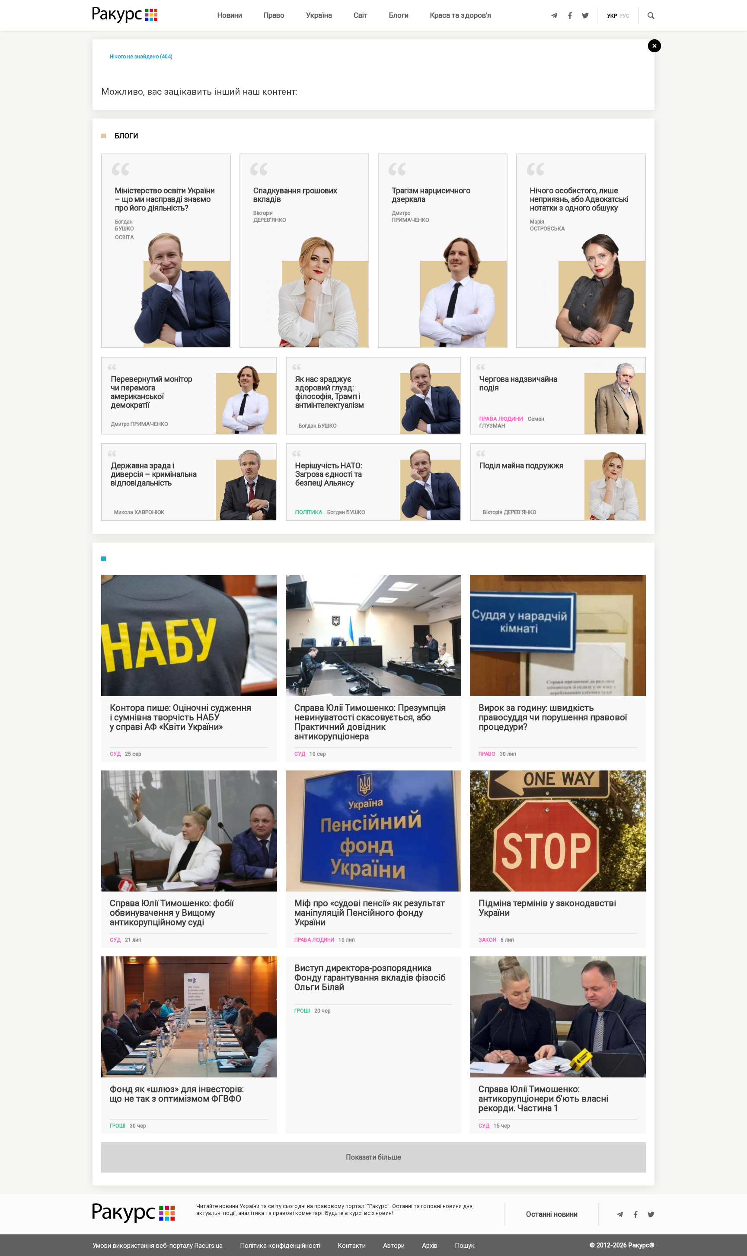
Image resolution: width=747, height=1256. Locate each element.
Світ (360, 15)
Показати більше (373, 1157)
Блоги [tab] (126, 136)
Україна (319, 15)
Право (274, 15)
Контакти (352, 1246)
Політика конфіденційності (280, 1246)
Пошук (465, 1246)
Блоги (399, 15)
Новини (229, 15)
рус (624, 16)
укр (612, 16)
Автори (394, 1246)
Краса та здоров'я (460, 15)
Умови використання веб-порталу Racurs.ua (158, 1246)
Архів (429, 1246)
